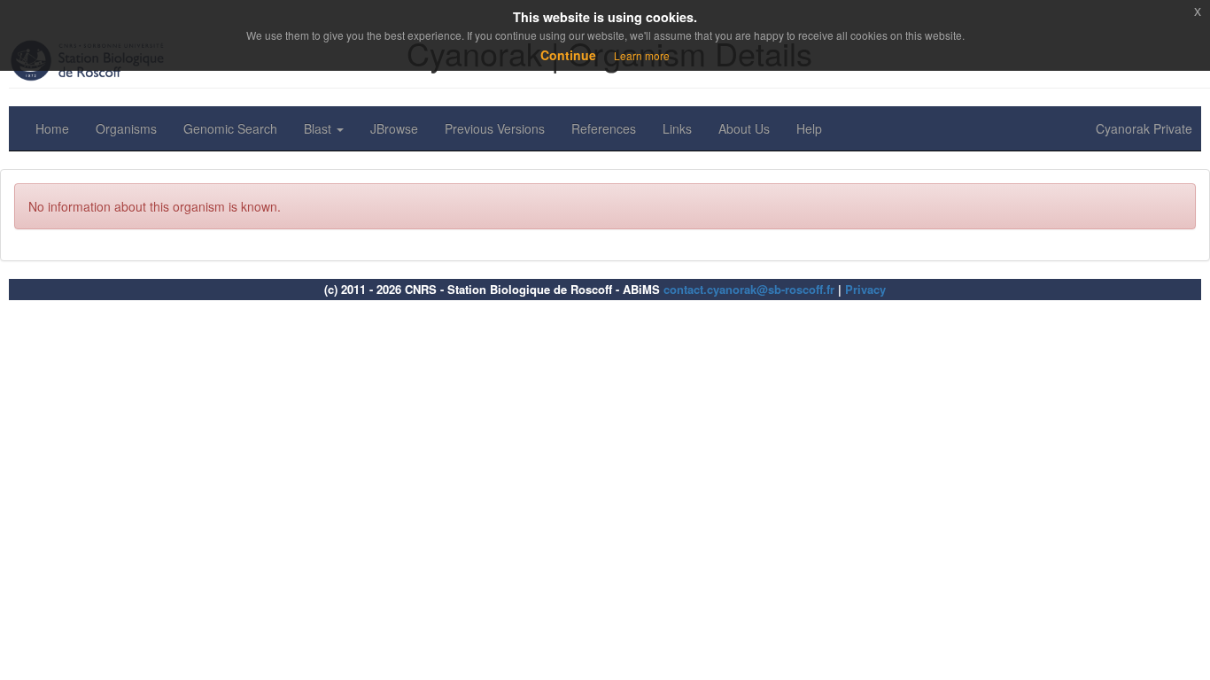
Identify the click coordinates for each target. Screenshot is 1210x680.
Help (809, 128)
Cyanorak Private (1144, 128)
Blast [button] (319, 128)
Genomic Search (230, 128)
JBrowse (394, 128)
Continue (568, 55)
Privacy (865, 289)
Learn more (642, 55)
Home (52, 128)
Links (677, 128)
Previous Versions (495, 128)
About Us (744, 128)
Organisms (126, 128)
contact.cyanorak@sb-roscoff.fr (748, 289)
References (603, 128)
